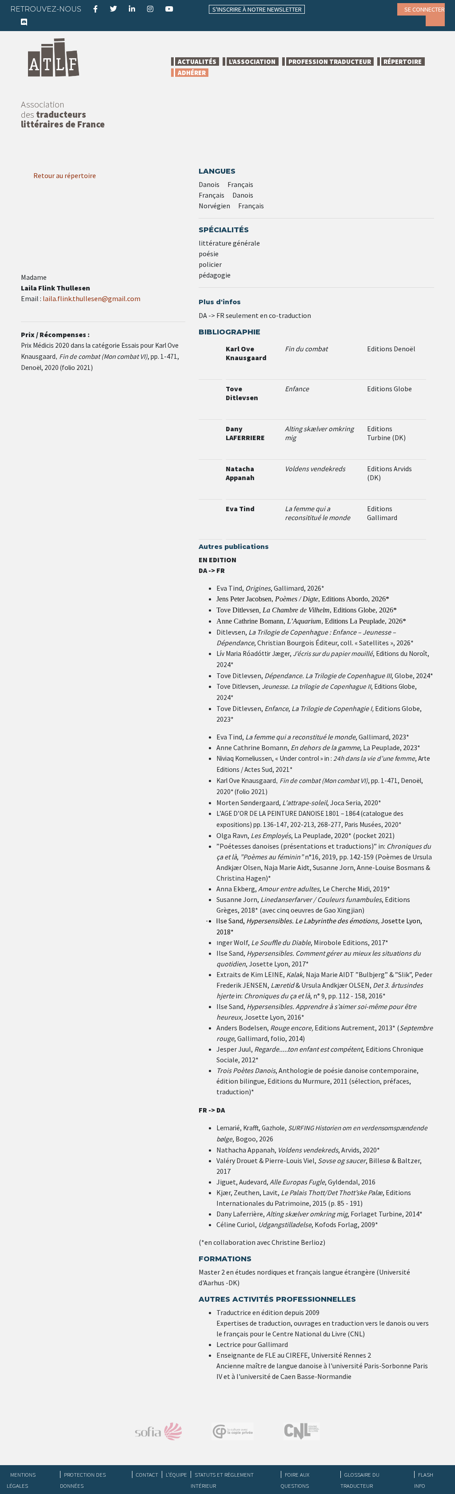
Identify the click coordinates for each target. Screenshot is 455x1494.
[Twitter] (113, 8)
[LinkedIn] (132, 8)
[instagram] (150, 8)
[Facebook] (95, 8)
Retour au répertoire (64, 175)
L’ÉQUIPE (176, 1474)
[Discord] (24, 22)
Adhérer (192, 72)
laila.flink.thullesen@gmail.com (91, 298)
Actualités (197, 61)
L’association (252, 61)
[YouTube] (169, 8)
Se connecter (424, 9)
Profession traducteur (329, 61)
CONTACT (147, 1474)
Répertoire (402, 61)
